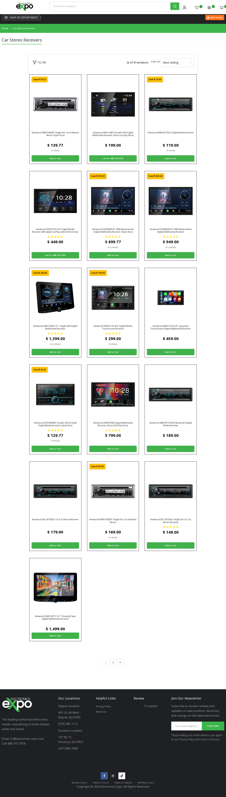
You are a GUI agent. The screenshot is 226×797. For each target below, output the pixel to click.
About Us (101, 711)
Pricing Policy (103, 706)
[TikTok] (121, 775)
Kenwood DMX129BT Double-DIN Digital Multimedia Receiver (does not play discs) (113, 134)
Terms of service (123, 782)
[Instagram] (113, 775)
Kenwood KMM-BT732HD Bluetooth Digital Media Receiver (171, 424)
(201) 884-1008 (68, 748)
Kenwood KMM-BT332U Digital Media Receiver (171, 132)
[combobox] (110, 6)
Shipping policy (145, 782)
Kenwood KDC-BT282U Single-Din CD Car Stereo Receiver (170, 521)
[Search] (174, 6)
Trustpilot (150, 706)
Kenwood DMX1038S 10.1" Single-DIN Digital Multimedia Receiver (55, 327)
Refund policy (80, 782)
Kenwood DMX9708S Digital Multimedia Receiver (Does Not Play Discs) (113, 424)
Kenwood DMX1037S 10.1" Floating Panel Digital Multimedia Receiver (55, 617)
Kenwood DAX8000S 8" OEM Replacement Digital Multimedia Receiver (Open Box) (113, 230)
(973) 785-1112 (68, 724)
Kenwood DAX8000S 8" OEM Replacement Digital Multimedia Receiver (171, 230)
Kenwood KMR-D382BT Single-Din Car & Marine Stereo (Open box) (55, 134)
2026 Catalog (216, 17)
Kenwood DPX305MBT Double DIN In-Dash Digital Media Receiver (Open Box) (55, 424)
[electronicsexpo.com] (25, 11)
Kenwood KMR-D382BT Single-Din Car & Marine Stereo (113, 521)
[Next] (120, 662)
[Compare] (209, 7)
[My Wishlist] (197, 7)
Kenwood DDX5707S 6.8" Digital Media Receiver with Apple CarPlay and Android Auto (55, 230)
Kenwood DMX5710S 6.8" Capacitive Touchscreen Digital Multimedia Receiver (170, 327)
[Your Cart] (221, 7)
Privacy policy (101, 782)
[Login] (184, 7)
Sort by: (156, 61)
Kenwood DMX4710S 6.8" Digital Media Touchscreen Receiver (113, 327)
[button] (55, 236)
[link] (219, 771)
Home (5, 28)
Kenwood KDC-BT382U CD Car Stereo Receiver (55, 519)
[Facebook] (104, 775)
